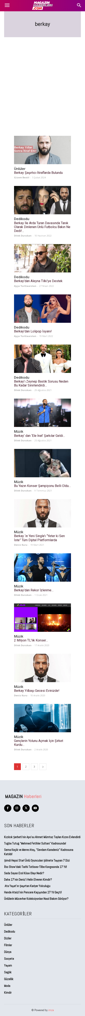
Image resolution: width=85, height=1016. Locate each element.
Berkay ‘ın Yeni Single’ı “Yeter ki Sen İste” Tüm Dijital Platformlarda (39, 538)
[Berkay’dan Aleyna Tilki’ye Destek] (42, 258)
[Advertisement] (42, 81)
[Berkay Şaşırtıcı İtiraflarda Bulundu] (42, 150)
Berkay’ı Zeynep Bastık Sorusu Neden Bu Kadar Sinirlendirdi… (41, 383)
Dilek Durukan (23, 235)
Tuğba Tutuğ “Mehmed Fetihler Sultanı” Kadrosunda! (35, 843)
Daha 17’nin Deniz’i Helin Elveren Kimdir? (28, 879)
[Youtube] (35, 808)
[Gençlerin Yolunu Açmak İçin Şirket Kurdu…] (42, 718)
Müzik (18, 432)
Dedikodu (21, 219)
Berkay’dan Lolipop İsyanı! (33, 331)
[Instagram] (17, 808)
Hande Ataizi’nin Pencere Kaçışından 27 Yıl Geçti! (33, 892)
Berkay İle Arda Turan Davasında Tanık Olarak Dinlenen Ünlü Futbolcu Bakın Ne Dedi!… (42, 227)
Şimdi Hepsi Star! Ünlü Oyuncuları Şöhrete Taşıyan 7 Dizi (37, 860)
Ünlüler (20, 169)
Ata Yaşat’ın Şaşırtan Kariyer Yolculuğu (27, 886)
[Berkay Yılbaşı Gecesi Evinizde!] (42, 668)
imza (51, 1010)
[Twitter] (26, 808)
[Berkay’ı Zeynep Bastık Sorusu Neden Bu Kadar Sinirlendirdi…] (42, 359)
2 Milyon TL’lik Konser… (31, 640)
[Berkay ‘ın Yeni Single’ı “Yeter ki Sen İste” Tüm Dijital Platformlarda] (42, 513)
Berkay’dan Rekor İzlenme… (33, 590)
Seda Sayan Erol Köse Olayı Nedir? (24, 873)
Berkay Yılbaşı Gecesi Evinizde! (36, 691)
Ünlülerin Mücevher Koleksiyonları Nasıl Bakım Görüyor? (36, 899)
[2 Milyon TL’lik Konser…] (42, 617)
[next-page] (42, 766)
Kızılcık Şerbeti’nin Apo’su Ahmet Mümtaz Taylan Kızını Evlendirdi (42, 837)
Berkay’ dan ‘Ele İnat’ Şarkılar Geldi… (39, 436)
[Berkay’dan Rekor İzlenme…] (42, 567)
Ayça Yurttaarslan (25, 285)
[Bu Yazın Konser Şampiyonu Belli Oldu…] (42, 463)
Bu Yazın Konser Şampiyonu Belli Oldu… (42, 486)
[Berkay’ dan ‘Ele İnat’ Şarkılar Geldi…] (42, 413)
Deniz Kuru (20, 544)
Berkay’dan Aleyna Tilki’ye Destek (38, 281)
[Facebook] (7, 808)
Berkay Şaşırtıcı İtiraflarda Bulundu (38, 173)
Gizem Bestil (21, 177)
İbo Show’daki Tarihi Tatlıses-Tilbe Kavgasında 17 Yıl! (35, 867)
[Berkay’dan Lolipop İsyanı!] (42, 308)
